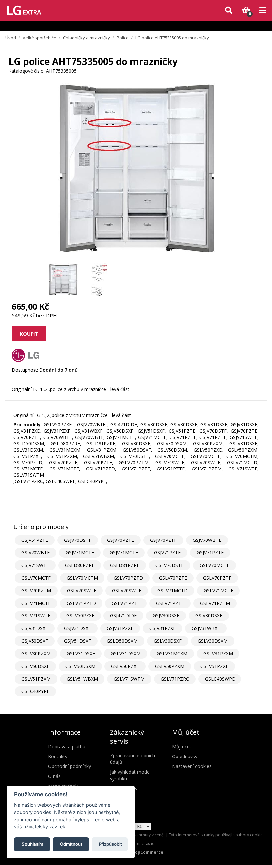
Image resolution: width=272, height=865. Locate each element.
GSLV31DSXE (81, 653)
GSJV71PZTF (210, 552)
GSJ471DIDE (123, 616)
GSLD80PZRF (79, 565)
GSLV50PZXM (169, 666)
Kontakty (57, 756)
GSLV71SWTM (129, 679)
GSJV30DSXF (208, 616)
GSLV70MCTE (214, 565)
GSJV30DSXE (166, 616)
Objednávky (184, 756)
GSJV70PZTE (120, 540)
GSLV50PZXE (80, 616)
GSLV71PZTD (81, 603)
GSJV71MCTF (124, 552)
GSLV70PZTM (36, 590)
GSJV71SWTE (35, 565)
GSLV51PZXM (36, 679)
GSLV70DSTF (169, 565)
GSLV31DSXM (126, 653)
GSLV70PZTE (173, 578)
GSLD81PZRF (124, 565)
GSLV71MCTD (172, 590)
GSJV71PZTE (167, 552)
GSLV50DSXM (80, 666)
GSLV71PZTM (215, 603)
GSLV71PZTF (170, 603)
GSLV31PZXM (218, 653)
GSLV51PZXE (214, 666)
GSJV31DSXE (34, 628)
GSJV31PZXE (120, 628)
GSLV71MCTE (218, 590)
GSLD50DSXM (122, 641)
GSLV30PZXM (36, 653)
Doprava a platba (66, 746)
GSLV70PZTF (217, 578)
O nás (54, 776)
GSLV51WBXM (82, 679)
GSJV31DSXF (77, 628)
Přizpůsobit (110, 844)
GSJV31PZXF (162, 628)
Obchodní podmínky (69, 766)
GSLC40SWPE (220, 679)
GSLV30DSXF (168, 641)
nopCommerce (147, 852)
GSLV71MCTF (36, 603)
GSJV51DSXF (77, 641)
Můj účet (181, 746)
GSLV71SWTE (35, 616)
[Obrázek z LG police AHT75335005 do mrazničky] (63, 279)
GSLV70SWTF (126, 590)
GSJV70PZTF (163, 540)
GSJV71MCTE (80, 552)
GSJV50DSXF (34, 641)
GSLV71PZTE (126, 603)
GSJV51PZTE (34, 540)
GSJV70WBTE (207, 540)
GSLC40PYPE (35, 691)
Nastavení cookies (192, 766)
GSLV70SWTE (81, 590)
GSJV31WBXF (206, 628)
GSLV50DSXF (35, 666)
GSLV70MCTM (82, 578)
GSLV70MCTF (36, 578)
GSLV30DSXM (213, 641)
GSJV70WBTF (35, 552)
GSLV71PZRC (175, 679)
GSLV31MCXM (172, 653)
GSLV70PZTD (128, 578)
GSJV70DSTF (77, 540)
